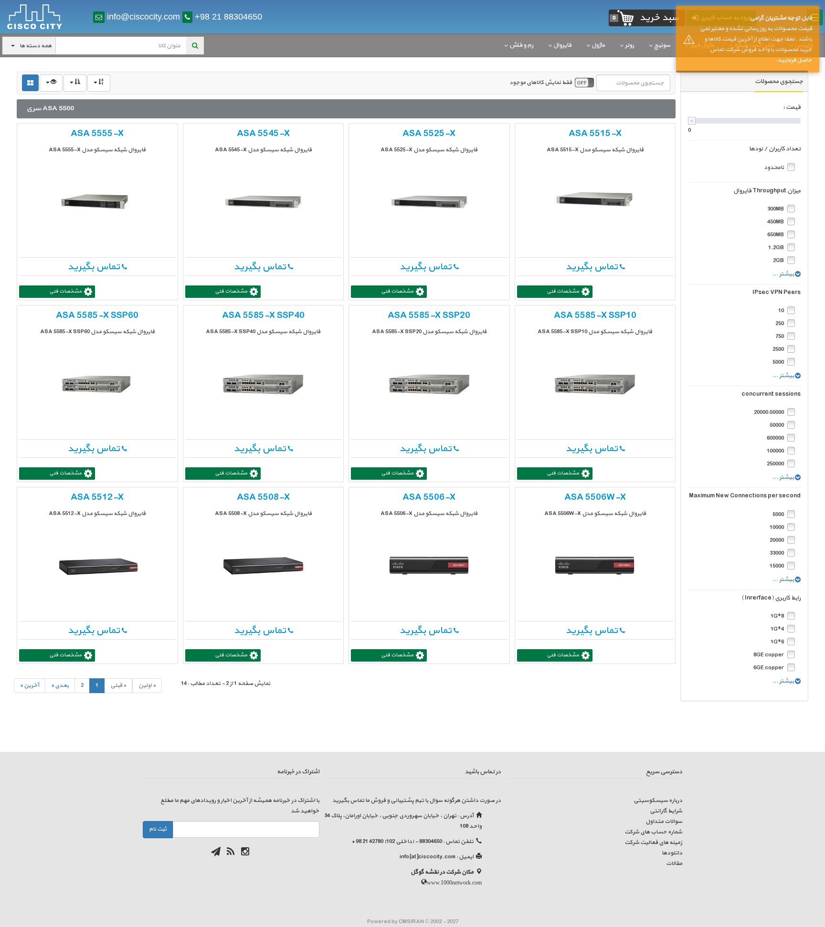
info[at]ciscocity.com (427, 857)
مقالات (674, 863)
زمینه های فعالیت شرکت (653, 842)
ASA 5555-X (97, 133)
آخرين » (29, 685)
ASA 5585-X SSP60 (97, 315)
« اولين (147, 685)
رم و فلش (521, 45)
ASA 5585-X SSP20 (429, 315)
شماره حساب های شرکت (653, 832)
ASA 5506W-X (595, 497)
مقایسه (536, 132)
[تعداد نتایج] (51, 83)
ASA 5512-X (97, 497)
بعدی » (60, 685)
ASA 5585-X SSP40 (263, 315)
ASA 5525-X (428, 133)
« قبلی (118, 685)
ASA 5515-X (595, 133)
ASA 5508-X (263, 497)
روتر (629, 45)
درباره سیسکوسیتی (658, 800)
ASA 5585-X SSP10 (595, 315)
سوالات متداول (663, 821)
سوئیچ (662, 45)
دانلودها (672, 853)
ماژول (598, 45)
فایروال (562, 45)
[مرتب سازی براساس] (98, 83)
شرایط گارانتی (666, 811)
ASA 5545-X (263, 133)
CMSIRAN (412, 921)
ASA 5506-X (428, 497)
